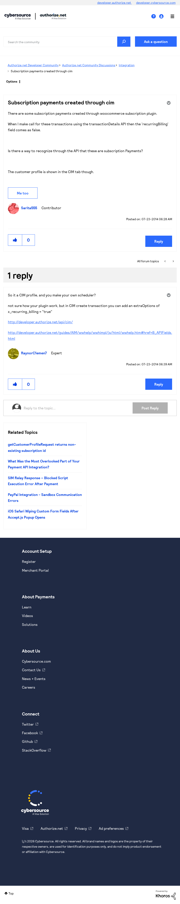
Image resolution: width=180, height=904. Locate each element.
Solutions (30, 624)
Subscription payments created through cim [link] (41, 71)
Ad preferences (111, 828)
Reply (158, 241)
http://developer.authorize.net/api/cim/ (40, 322)
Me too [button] (23, 193)
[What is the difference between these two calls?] (165, 261)
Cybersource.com (36, 661)
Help (155, 16)
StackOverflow (34, 750)
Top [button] (11, 893)
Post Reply (150, 408)
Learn (26, 607)
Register (29, 561)
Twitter (28, 724)
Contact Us (31, 670)
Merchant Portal (35, 570)
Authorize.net (52, 828)
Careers (28, 687)
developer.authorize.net (114, 2)
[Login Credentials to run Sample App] (173, 261)
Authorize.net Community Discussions (88, 65)
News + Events (33, 679)
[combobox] (67, 41)
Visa (25, 828)
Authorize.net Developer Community (33, 65)
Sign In (162, 16)
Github (27, 741)
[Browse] (170, 16)
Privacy (81, 828)
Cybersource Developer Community (17, 16)
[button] (15, 240)
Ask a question (156, 41)
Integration (127, 65)
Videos (27, 616)
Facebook (30, 733)
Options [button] (11, 81)
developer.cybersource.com (156, 2)
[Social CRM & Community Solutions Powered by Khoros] (166, 895)
